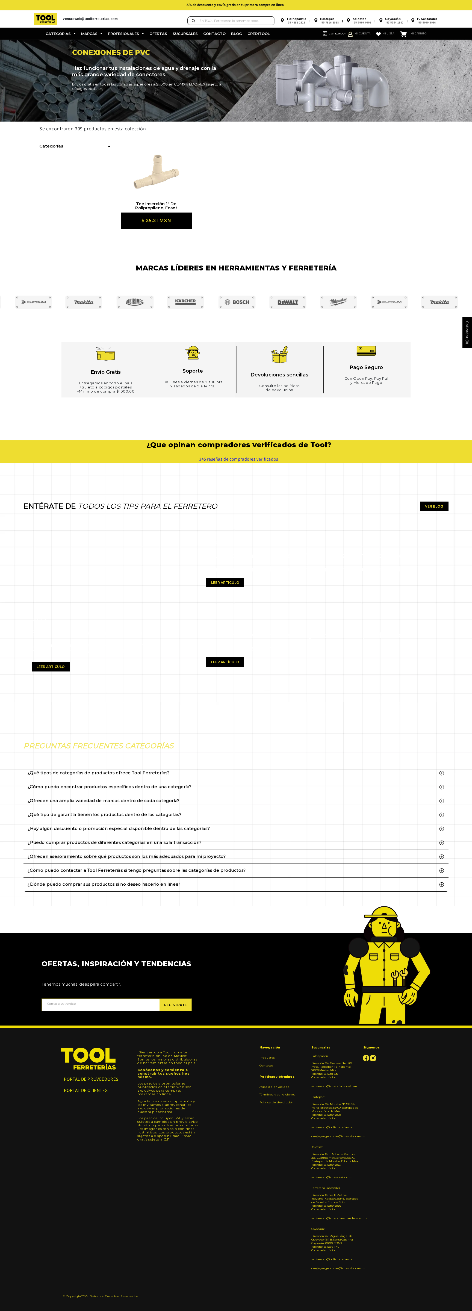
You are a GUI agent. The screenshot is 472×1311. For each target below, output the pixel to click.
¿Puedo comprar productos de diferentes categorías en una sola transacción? (114, 842)
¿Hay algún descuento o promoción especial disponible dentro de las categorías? (119, 828)
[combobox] (231, 20)
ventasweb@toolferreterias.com (333, 1127)
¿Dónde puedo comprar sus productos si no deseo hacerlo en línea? (104, 884)
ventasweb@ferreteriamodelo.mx (334, 1086)
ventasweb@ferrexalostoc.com (331, 1177)
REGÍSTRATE (175, 1005)
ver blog (434, 506)
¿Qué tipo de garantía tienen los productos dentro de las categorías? (104, 814)
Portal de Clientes (86, 1090)
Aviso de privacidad (274, 1087)
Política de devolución (276, 1102)
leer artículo (51, 667)
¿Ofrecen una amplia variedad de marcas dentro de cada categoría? (103, 800)
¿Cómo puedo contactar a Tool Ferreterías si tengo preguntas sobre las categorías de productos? (137, 870)
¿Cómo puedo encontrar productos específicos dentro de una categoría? (109, 786)
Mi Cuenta (362, 33)
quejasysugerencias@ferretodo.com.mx (335, 1136)
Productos (267, 1057)
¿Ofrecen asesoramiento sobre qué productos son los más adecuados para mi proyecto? (127, 856)
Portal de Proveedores (91, 1079)
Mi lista (388, 33)
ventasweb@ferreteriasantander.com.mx (335, 1218)
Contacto (266, 1065)
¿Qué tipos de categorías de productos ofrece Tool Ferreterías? (99, 772)
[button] (61, 34)
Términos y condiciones (277, 1094)
